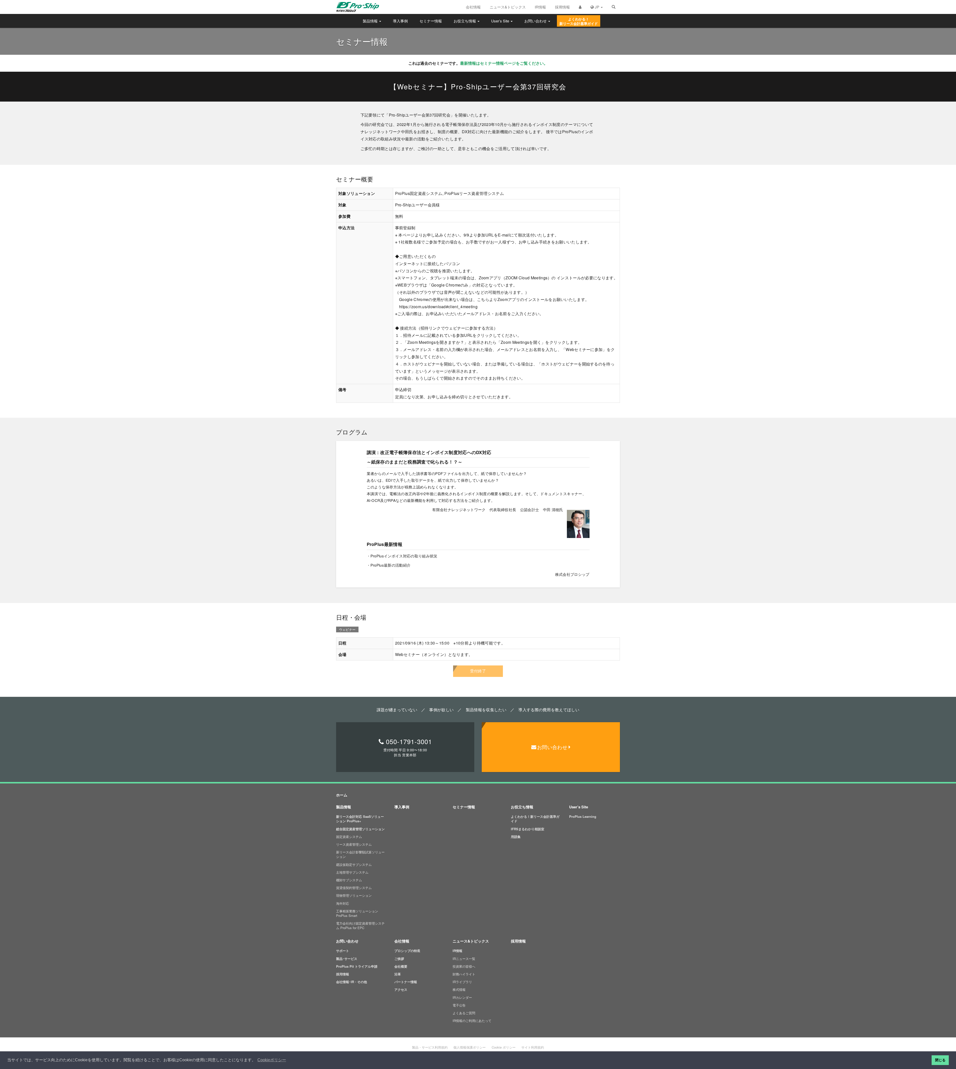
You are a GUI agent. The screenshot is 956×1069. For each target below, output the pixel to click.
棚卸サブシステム (349, 880)
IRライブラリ (462, 981)
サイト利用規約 (532, 1047)
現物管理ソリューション (354, 895)
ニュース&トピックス (508, 6)
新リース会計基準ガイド (578, 21)
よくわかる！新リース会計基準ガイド (535, 818)
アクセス (400, 989)
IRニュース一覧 (464, 958)
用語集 (516, 836)
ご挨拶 (399, 958)
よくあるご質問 (464, 1012)
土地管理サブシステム (352, 872)
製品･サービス (346, 958)
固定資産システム (349, 836)
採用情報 (562, 6)
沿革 (397, 974)
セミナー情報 (430, 20)
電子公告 (459, 1005)
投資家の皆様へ (464, 966)
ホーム (341, 795)
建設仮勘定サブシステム (354, 864)
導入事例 (400, 20)
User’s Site (500, 20)
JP (597, 6)
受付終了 (478, 671)
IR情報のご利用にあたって (472, 1020)
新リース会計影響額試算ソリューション (360, 854)
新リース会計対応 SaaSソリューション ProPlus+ (360, 818)
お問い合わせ (536, 20)
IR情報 (540, 6)
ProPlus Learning (582, 816)
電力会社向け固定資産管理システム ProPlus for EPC (360, 925)
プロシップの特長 (407, 950)
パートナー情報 (405, 981)
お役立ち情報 (465, 20)
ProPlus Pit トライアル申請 (356, 966)
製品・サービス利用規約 (430, 1047)
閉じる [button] (940, 1060)
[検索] (613, 7)
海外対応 (342, 903)
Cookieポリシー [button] (271, 1060)
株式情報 (459, 989)
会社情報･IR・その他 (351, 981)
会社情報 (473, 6)
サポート (342, 950)
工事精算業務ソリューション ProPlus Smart (357, 913)
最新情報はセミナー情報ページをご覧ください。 (504, 63)
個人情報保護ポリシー (469, 1047)
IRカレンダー (462, 997)
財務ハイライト (464, 974)
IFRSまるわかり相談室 (527, 829)
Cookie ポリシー (504, 1047)
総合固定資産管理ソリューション (360, 829)
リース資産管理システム (354, 844)
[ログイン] (580, 7)
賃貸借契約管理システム (354, 887)
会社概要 (400, 966)
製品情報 (371, 20)
